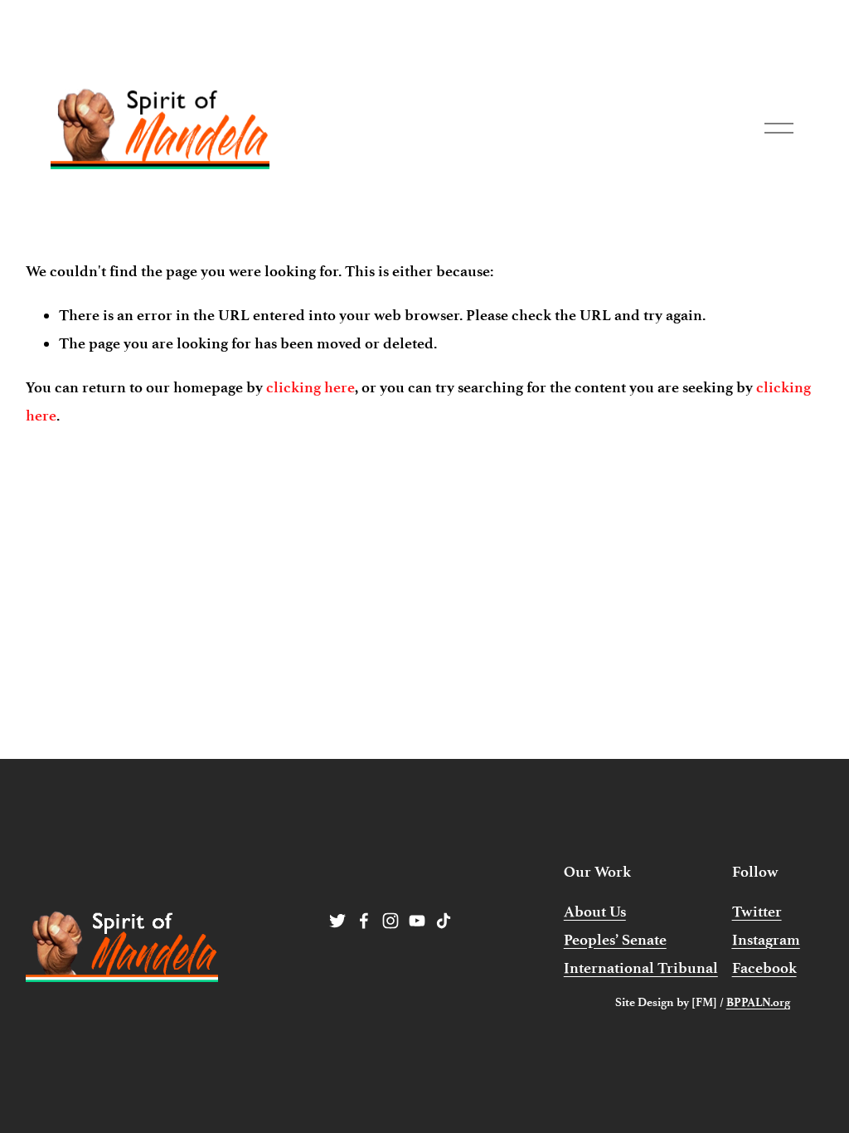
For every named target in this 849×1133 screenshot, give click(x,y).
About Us (595, 911)
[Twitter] (337, 920)
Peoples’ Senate (615, 940)
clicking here (310, 387)
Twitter (757, 911)
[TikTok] (443, 920)
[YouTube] (417, 920)
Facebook (764, 968)
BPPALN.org (758, 1002)
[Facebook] (364, 920)
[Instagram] (390, 920)
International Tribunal (641, 968)
